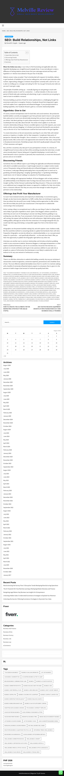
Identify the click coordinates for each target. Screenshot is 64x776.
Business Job (7, 639)
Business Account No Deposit (44, 681)
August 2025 (7, 392)
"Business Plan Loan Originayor (29, 273)
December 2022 (8, 497)
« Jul (4, 356)
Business (31, 681)
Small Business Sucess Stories (42, 297)
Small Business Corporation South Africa (40, 294)
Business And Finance (9, 628)
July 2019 (6, 565)
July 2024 (6, 433)
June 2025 (6, 399)
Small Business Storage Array (25, 297)
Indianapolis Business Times (27, 287)
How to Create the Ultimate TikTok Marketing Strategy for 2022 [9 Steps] (16, 308)
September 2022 (8, 507)
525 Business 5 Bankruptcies (12, 677)
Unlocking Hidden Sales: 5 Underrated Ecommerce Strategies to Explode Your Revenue (29, 596)
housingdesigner (8, 765)
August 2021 (7, 545)
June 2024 (6, 436)
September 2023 (8, 467)
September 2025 (8, 389)
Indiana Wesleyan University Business (50, 716)
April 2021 (6, 558)
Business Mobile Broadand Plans (38, 281)
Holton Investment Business (44, 285)
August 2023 (7, 470)
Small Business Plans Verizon (12, 752)
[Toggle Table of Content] (26, 52)
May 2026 (6, 375)
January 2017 (7, 575)
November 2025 (8, 386)
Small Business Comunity (22, 294)
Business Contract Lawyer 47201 (39, 280)
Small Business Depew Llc (37, 743)
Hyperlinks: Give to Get (12, 55)
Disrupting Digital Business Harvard (25, 283)
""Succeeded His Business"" (13, 273)
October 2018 (7, 572)
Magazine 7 (34, 773)
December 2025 (8, 382)
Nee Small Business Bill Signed (36, 725)
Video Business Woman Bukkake (15, 301)
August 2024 (7, 430)
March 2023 (6, 487)
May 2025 (6, 402)
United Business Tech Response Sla (35, 299)
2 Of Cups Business (44, 273)
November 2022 (8, 501)
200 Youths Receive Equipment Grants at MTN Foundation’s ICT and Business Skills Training (47, 308)
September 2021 (8, 541)
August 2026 (7, 365)
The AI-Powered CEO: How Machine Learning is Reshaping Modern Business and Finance (29, 589)
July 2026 (6, 369)
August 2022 (7, 511)
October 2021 (7, 538)
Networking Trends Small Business (43, 730)
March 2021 (6, 562)
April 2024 (6, 443)
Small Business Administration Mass (14, 739)
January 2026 (7, 379)
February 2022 (7, 531)
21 (40, 346)
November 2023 (8, 460)
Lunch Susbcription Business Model (22, 288)
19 (23, 346)
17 (7, 346)
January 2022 (7, 534)
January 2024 (7, 453)
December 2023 (8, 457)
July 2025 (6, 396)
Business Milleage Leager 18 (20, 281)
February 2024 (7, 450)
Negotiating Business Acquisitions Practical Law (28, 290)
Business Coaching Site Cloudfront (20, 280)
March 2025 (6, 409)
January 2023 (7, 494)
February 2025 (7, 413)
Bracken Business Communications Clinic (43, 274)
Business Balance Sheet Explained (41, 276)
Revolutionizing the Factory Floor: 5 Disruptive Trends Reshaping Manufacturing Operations (30, 585)
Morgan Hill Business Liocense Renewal (43, 288)
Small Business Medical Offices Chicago (25, 295)
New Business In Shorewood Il (17, 292)
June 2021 (6, 551)
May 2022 (6, 521)
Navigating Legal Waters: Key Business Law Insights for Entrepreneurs (24, 592)
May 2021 (6, 555)
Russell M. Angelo (12, 43)
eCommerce (9, 36)
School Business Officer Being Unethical (37, 292)
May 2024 (6, 440)
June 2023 (6, 477)
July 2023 (6, 474)
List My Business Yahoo (30, 721)
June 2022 (6, 518)
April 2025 (6, 406)
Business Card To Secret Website (30, 278)
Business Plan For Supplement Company (35, 703)
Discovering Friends (11, 57)
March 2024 (6, 446)
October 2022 (7, 504)
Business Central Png (10, 694)
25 (15, 350)
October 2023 (7, 463)
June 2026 (6, 372)
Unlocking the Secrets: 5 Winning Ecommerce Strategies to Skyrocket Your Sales (27, 599)
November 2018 (8, 568)
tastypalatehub (7, 763)
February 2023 (7, 490)
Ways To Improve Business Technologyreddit (36, 301)
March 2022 (6, 528)
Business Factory (8, 635)
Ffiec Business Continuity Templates (45, 283)
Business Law (7, 642)
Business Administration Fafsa (23, 276)
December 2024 (8, 419)
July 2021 (6, 548)
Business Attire (7, 632)
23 (56, 346)
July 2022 (6, 514)
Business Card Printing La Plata (11, 278)
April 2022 (6, 524)
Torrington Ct (22, 299)
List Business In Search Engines (44, 287)
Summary (8, 62)
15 (48, 343)
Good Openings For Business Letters (26, 285)
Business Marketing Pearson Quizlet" (14, 699)
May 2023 (6, 480)
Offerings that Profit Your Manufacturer (16, 60)
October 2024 (7, 426)
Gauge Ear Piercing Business (12, 712)
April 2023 (6, 484)
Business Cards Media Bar (46, 278)
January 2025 (7, 416)
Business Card (55, 276)
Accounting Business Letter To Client (21, 274)
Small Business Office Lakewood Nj (46, 295)
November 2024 (8, 423)
